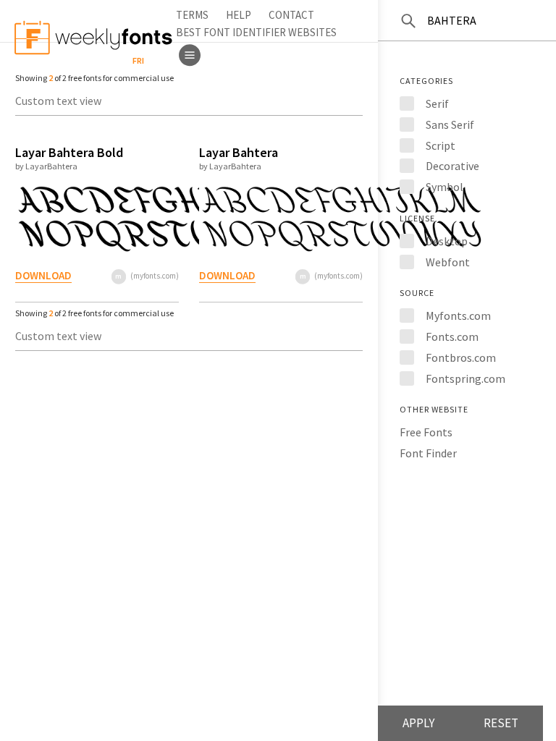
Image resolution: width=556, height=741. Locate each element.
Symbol (444, 186)
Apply (418, 723)
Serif (437, 103)
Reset (501, 723)
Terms (192, 15)
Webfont (448, 262)
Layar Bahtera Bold (69, 152)
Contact (291, 15)
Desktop (447, 241)
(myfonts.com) (154, 276)
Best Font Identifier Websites (256, 32)
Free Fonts (426, 432)
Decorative (452, 165)
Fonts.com (452, 336)
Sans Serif (450, 124)
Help (238, 15)
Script (440, 145)
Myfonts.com (458, 315)
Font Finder (428, 453)
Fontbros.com (461, 357)
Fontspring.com (465, 378)
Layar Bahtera (238, 152)
